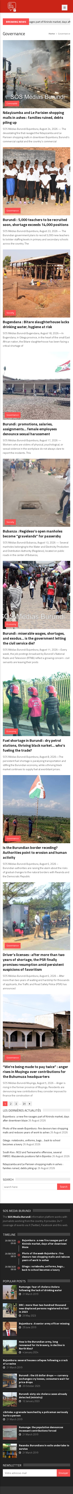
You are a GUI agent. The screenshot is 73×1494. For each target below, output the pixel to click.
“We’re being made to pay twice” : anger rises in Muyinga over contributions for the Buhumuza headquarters (35, 1071)
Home (52, 33)
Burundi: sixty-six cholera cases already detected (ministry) (43, 1395)
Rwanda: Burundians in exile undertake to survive (44, 1447)
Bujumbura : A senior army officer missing (44, 1323)
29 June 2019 (29, 1327)
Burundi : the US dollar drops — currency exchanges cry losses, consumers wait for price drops (44, 1379)
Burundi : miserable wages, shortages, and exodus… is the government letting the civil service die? (34, 638)
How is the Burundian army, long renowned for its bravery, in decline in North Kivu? (42, 1345)
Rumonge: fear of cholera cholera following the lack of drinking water (40, 1288)
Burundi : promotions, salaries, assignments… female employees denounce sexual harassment (30, 429)
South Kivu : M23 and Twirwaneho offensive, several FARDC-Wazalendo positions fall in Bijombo (32, 1154)
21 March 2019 (30, 1294)
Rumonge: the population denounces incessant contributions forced (41, 1428)
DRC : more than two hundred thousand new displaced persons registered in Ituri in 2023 (44, 1308)
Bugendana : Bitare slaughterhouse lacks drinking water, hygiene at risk (36, 324)
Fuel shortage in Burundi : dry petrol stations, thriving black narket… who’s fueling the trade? (34, 745)
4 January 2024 (30, 1352)
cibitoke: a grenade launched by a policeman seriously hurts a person (35, 1413)
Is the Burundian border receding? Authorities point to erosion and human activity (35, 852)
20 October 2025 (31, 1386)
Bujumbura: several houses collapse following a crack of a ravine (35, 1362)
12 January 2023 (30, 1401)
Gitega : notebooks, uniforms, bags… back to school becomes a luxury (43, 1268)
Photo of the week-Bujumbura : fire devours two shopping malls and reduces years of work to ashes (35, 1130)
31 (24, 1104)
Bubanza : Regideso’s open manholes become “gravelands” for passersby (32, 533)
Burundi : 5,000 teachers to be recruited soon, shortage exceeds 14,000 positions (35, 222)
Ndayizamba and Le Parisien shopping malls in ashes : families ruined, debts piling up (33, 117)
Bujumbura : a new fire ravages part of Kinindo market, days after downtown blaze (44, 1244)
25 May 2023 (29, 1315)
